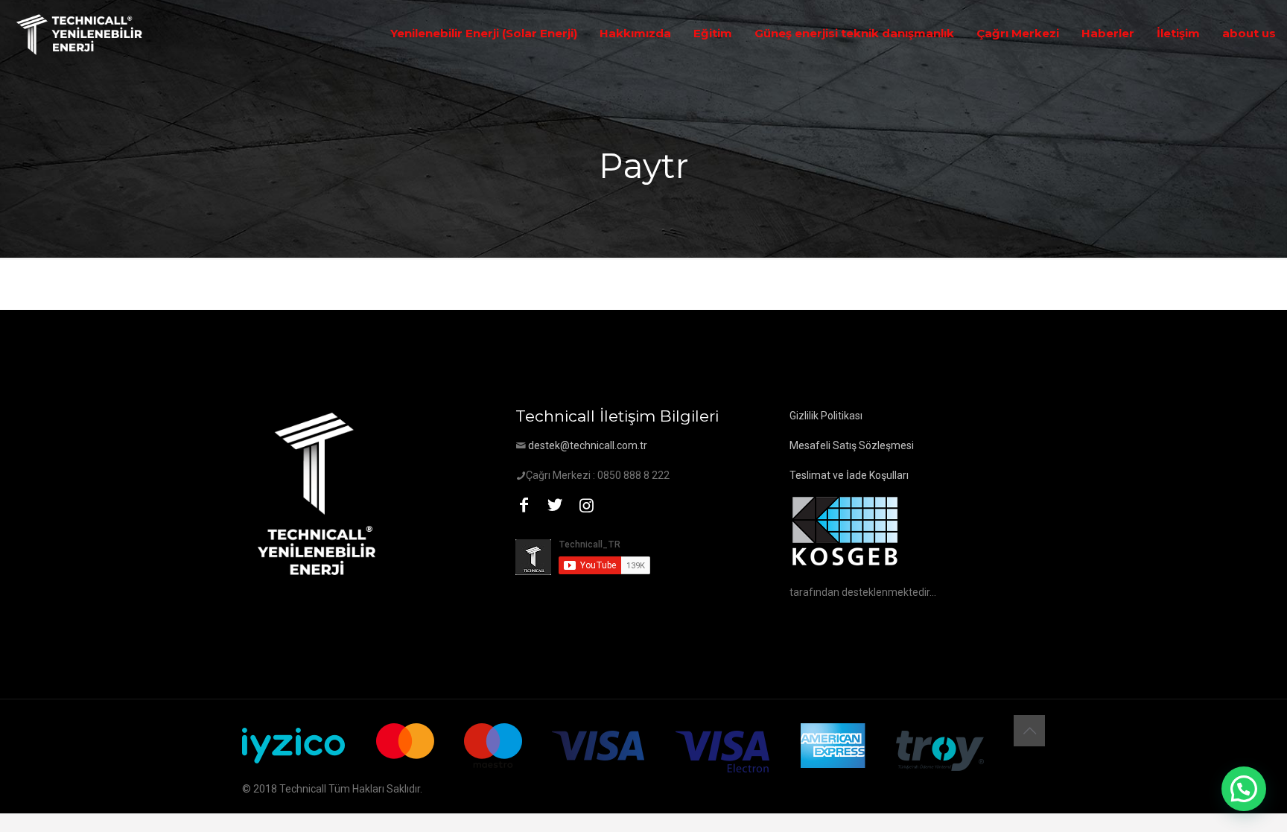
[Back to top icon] (1029, 730)
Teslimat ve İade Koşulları (849, 475)
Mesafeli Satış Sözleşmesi (851, 445)
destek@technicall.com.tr (587, 445)
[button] (1243, 788)
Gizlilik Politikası (825, 416)
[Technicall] (79, 33)
